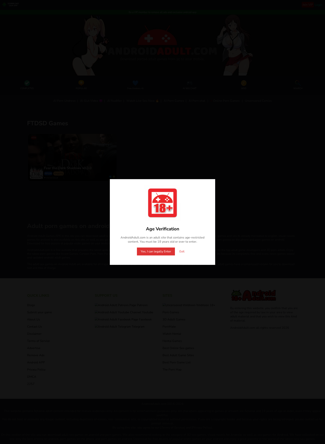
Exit (182, 251)
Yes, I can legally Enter (156, 251)
